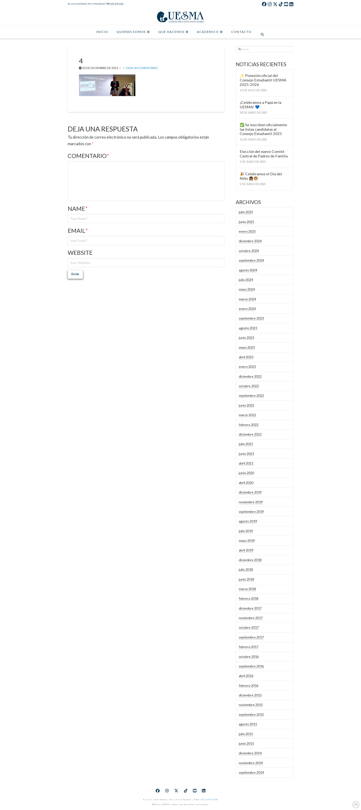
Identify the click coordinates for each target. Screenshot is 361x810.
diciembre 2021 (250, 434)
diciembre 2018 (250, 560)
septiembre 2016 (251, 666)
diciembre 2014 (250, 753)
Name (78, 208)
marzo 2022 (247, 415)
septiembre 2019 (251, 511)
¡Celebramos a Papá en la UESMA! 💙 (260, 104)
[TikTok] (281, 4)
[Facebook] (264, 4)
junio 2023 (246, 338)
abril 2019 (246, 550)
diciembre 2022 (250, 376)
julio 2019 (246, 531)
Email (78, 230)
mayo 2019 (247, 540)
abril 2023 (246, 357)
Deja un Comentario (142, 68)
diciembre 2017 (250, 608)
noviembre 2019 (251, 502)
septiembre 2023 (251, 318)
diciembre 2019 (250, 492)
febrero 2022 (248, 425)
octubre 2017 (249, 627)
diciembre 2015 (250, 695)
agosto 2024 (248, 270)
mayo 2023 (247, 347)
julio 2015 (246, 734)
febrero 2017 (248, 647)
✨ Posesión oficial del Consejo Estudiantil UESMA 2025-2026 (263, 80)
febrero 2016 (248, 685)
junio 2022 (246, 405)
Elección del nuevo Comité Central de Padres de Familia (264, 153)
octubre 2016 (249, 656)
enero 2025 (247, 231)
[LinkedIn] (291, 4)
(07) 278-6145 (117, 3)
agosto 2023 (248, 328)
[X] (275, 4)
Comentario (88, 155)
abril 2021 (246, 463)
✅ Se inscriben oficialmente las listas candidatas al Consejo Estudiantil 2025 (263, 129)
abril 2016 (246, 676)
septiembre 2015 (251, 714)
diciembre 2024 (250, 241)
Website (80, 252)
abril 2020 (246, 483)
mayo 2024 (247, 289)
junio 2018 (246, 579)
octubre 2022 (249, 386)
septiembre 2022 (251, 395)
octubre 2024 (249, 251)
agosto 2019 (248, 521)
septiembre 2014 (251, 772)
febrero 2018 (248, 598)
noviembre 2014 (251, 763)
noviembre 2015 (251, 705)
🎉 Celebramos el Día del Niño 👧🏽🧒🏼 (261, 176)
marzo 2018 (247, 589)
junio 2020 (246, 473)
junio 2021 (246, 454)
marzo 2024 (247, 299)
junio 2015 (246, 743)
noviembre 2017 (251, 618)
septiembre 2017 (251, 637)
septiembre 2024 (251, 260)
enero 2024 (247, 309)
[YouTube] (286, 4)
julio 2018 (246, 569)
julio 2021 (246, 444)
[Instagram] (270, 4)
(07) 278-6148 (209, 799)
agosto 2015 (248, 724)
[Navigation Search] (262, 32)
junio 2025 (246, 222)
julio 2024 (246, 280)
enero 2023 (247, 366)
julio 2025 (246, 212)
